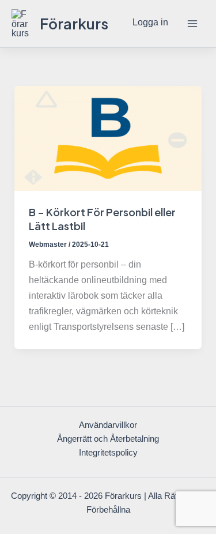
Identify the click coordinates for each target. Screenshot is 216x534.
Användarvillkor (108, 425)
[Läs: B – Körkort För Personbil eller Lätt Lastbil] (107, 137)
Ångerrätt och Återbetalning (108, 438)
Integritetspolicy (108, 452)
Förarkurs (74, 23)
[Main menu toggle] (192, 24)
